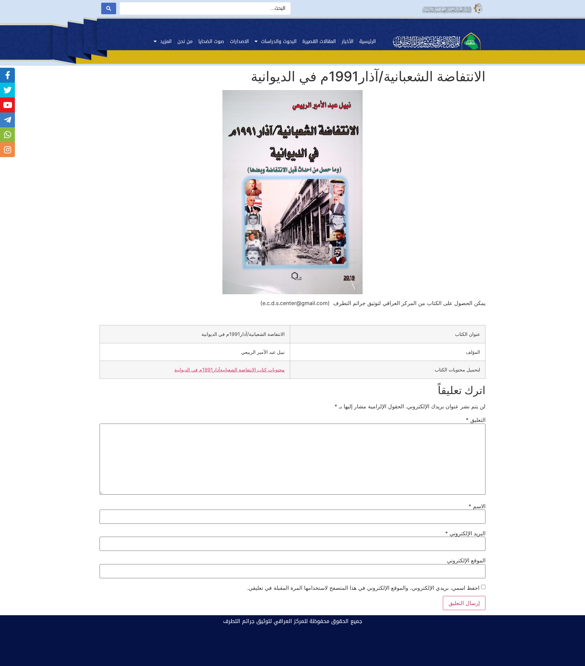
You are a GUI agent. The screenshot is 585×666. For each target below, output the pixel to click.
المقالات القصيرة (319, 41)
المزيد (166, 41)
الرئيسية (367, 41)
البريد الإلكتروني (465, 533)
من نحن (185, 41)
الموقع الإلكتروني (466, 560)
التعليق (475, 420)
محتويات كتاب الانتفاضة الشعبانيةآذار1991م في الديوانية (229, 369)
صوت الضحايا (211, 41)
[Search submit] (108, 8)
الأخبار (347, 41)
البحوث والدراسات (279, 41)
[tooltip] (7, 75)
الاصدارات (239, 41)
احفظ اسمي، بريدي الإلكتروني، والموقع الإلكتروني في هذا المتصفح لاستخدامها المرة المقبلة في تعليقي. (363, 587)
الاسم (477, 506)
